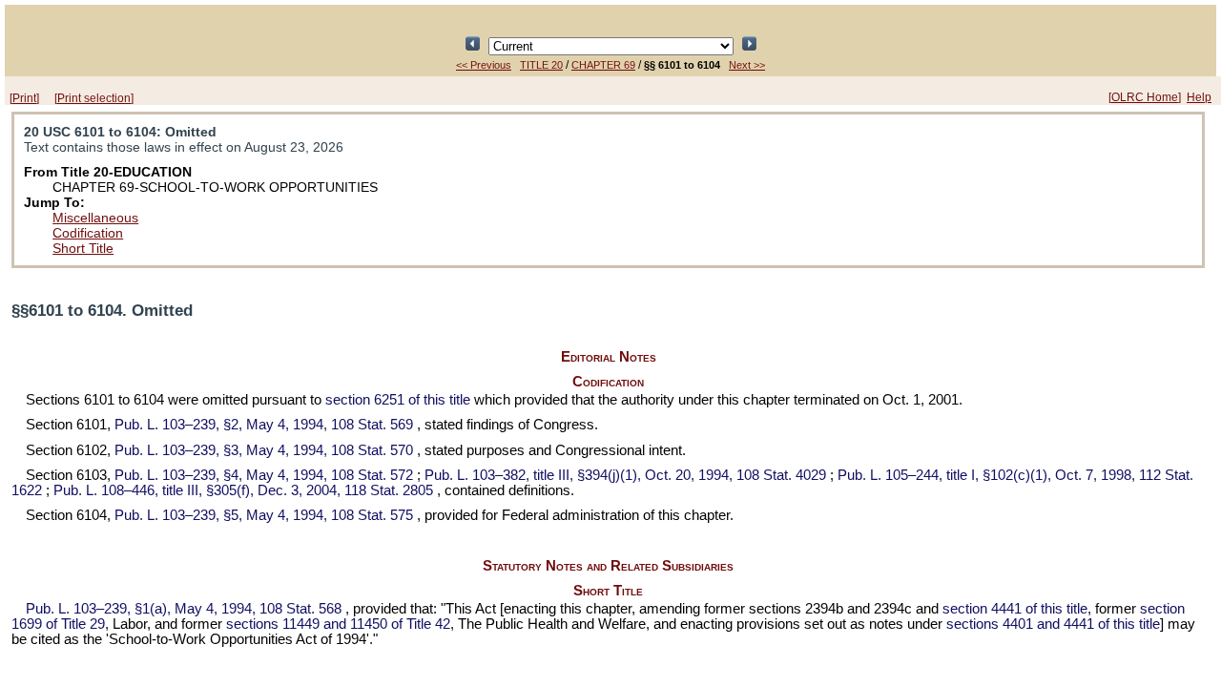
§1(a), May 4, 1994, (183, 608)
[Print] (24, 98)
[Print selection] (94, 98)
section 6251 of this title (397, 399)
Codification (87, 232)
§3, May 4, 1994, (263, 450)
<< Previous (483, 65)
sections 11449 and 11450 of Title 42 (338, 624)
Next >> (747, 65)
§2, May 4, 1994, (263, 424)
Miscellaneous (95, 217)
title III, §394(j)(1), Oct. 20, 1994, (625, 475)
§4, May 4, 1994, (263, 475)
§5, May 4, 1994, (263, 515)
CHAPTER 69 (603, 65)
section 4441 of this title (1014, 608)
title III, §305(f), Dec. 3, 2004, (243, 490)
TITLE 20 (541, 65)
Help (1199, 97)
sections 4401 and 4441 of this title (1053, 624)
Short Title (83, 248)
